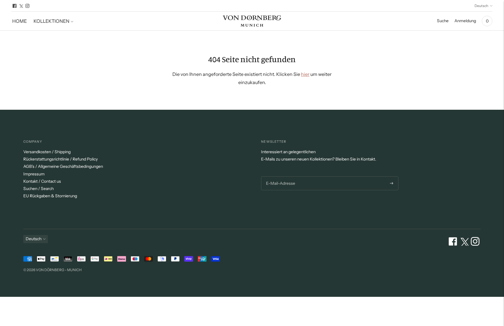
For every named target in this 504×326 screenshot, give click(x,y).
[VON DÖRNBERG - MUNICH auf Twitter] (21, 6)
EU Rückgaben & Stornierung (50, 195)
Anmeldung (465, 20)
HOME (19, 21)
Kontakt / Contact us (42, 181)
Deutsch (481, 6)
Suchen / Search (38, 188)
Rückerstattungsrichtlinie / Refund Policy (60, 159)
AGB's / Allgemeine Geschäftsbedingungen (63, 166)
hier (305, 74)
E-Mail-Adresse (280, 176)
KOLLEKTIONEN (51, 21)
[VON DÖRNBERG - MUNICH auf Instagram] (27, 6)
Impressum (34, 174)
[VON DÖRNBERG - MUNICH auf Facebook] (15, 6)
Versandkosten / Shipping (47, 151)
